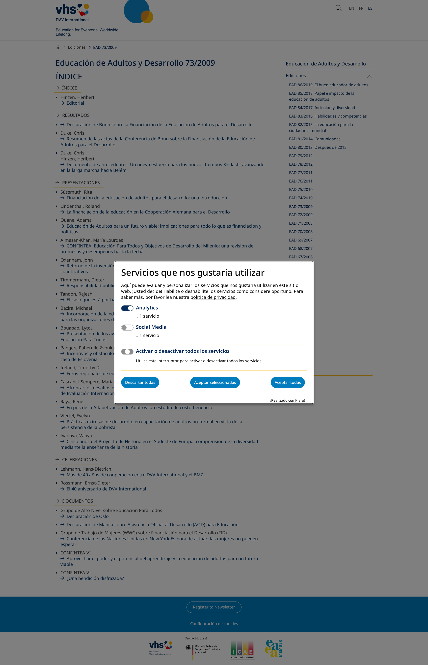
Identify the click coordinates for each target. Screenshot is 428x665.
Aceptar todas (288, 382)
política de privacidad (213, 297)
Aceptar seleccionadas (215, 382)
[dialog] (214, 332)
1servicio (147, 316)
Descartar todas (140, 382)
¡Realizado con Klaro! (287, 400)
